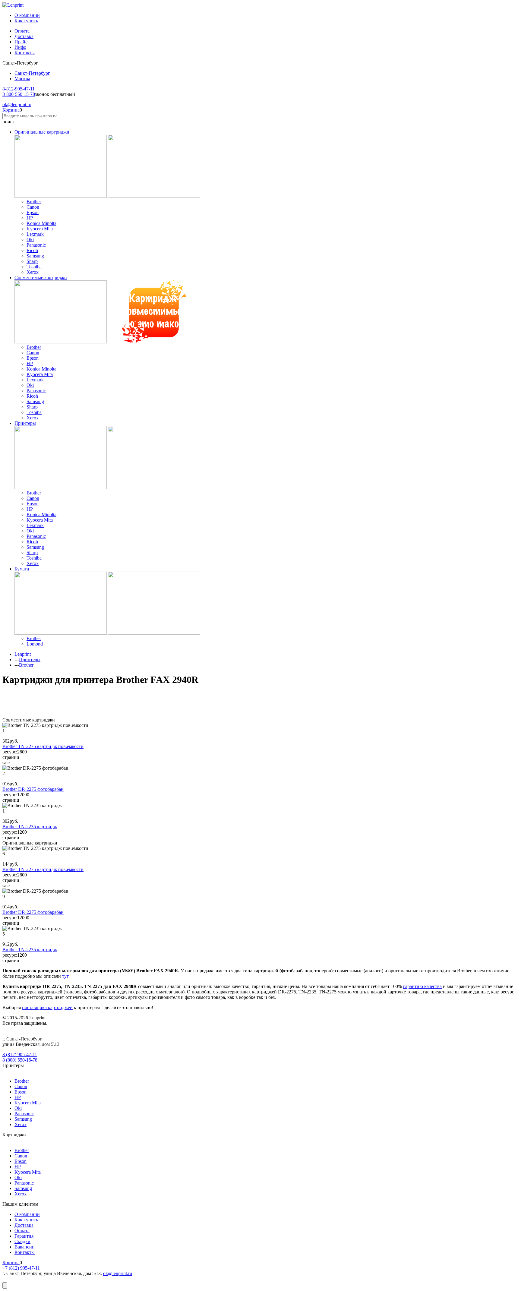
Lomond (35, 643)
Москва (22, 78)
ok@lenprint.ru (117, 1273)
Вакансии (24, 1246)
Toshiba (34, 266)
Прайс (20, 41)
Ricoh (32, 250)
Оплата (22, 30)
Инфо (20, 47)
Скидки (22, 1241)
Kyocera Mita (40, 228)
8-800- (18, 94)
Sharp (32, 261)
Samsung (35, 255)
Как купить (26, 20)
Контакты (24, 52)
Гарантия (23, 1236)
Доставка (23, 36)
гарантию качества (422, 986)
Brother (34, 201)
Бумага (21, 568)
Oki (30, 239)
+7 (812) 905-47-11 (21, 1267)
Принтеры (25, 423)
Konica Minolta (41, 223)
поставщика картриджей (47, 1007)
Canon (33, 207)
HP (30, 217)
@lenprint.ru (16, 104)
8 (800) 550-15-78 (19, 1059)
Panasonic (36, 245)
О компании (27, 15)
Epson (33, 212)
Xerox (33, 272)
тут (65, 976)
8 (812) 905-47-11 (19, 1054)
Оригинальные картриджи (41, 131)
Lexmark (35, 234)
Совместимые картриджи (40, 277)
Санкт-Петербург (32, 73)
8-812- (18, 88)
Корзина (11, 109)
